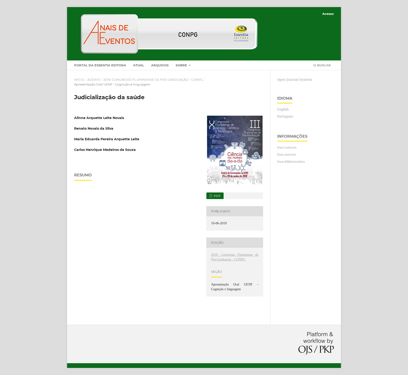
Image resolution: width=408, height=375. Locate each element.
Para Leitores (287, 147)
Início (79, 79)
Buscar (323, 65)
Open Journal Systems (294, 79)
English (283, 109)
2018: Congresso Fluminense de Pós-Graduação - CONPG (153, 79)
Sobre (182, 65)
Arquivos (160, 65)
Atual (138, 65)
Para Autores (286, 154)
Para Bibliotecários (291, 161)
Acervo (94, 79)
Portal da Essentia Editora (100, 65)
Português (285, 116)
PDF (217, 196)
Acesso (328, 14)
